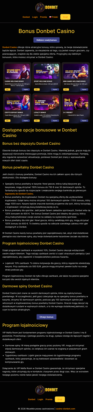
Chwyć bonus (46, 317)
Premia (43, 17)
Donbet (26, 17)
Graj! (65, 17)
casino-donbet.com (65, 408)
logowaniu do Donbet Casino (19, 193)
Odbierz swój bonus (46, 40)
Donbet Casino (9, 47)
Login (35, 17)
